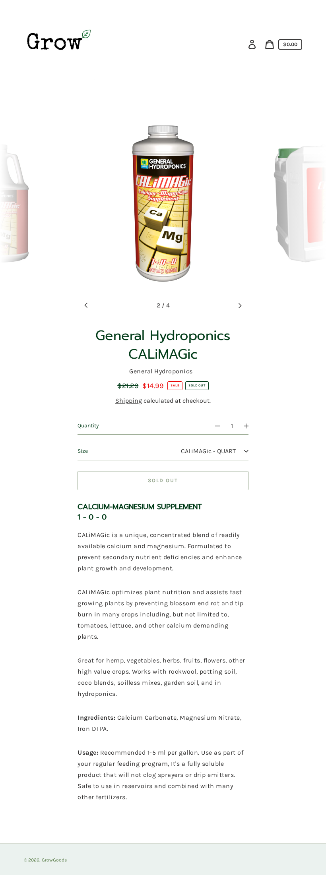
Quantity (88, 425)
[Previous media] (86, 305)
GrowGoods (54, 860)
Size (83, 451)
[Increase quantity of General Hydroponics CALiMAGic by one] (250, 426)
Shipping (128, 400)
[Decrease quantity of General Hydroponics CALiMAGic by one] (214, 426)
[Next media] (239, 305)
